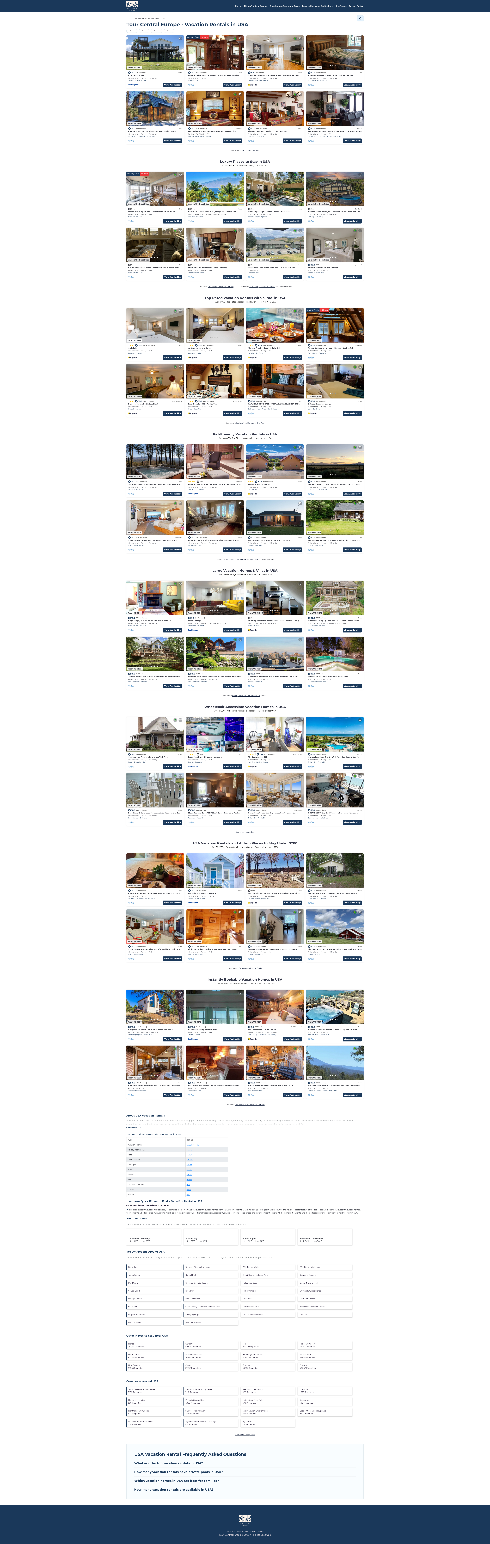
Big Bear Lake (193, 136)
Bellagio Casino (135, 1299)
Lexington (311, 954)
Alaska (250, 626)
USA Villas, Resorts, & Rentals (262, 287)
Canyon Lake (324, 1035)
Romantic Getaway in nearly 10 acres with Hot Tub (331, 348)
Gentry (269, 898)
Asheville (143, 626)
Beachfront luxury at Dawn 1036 (202, 1030)
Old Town (259, 353)
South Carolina (313, 818)
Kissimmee (259, 954)
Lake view (151, 1205)
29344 (189, 1175)
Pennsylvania (312, 353)
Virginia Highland (261, 217)
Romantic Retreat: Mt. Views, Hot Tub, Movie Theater (152, 131)
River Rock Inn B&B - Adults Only (202, 404)
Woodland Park (146, 1035)
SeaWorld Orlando (308, 1275)
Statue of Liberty (307, 1299)
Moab (190, 409)
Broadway (189, 1291)
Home (238, 6)
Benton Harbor (313, 136)
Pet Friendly (138, 1205)
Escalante (316, 409)
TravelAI (259, 1531)
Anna (199, 1090)
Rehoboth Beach (262, 80)
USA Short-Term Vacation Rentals (250, 1104)
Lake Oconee (312, 626)
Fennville (198, 545)
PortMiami (133, 1283)
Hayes (130, 762)
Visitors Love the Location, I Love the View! (267, 131)
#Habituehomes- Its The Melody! (323, 268)
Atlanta (250, 217)
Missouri (131, 409)
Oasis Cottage (194, 621)
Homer (256, 626)
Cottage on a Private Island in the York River (148, 757)
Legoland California (136, 1314)
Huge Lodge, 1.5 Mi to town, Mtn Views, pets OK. (150, 621)
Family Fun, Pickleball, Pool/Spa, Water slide (328, 677)
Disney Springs (192, 1314)
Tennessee (191, 818)
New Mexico (252, 136)
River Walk (247, 1299)
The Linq (303, 1314)
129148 (190, 1160)
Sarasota (131, 353)
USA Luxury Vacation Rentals (221, 287)
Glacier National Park (309, 1283)
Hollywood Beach (250, 1283)
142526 (189, 1155)
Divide (143, 1090)
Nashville (251, 682)
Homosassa (322, 898)
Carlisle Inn (133, 348)
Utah (309, 409)
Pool (128, 1205)
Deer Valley (319, 217)
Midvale (201, 489)
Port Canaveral (134, 1322)
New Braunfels (313, 1035)
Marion (190, 954)
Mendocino (140, 545)
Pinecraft (139, 353)
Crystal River (312, 898)
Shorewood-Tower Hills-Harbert (330, 136)
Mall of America (249, 1291)
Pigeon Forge (331, 1090)
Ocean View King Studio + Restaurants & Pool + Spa (151, 212)
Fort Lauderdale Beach (253, 1314)
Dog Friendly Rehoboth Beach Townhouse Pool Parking (273, 75)
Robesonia (322, 353)
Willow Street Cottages (259, 484)
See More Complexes (245, 1435)
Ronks (199, 353)
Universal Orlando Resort (196, 1283)
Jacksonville (312, 762)
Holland (191, 545)
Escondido (139, 954)
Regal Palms (199, 273)
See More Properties (245, 832)
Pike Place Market (193, 1322)
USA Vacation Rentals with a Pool (250, 423)
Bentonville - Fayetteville (256, 898)
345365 (190, 1150)
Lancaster (191, 353)
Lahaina (191, 217)
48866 (189, 1165)
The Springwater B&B (257, 757)
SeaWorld (132, 1307)
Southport (143, 818)
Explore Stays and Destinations (317, 6)
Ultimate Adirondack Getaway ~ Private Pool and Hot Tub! (214, 677)
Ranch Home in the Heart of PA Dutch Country (269, 540)
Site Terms (341, 6)
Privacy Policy (356, 6)
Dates (132, 31)
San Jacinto (201, 626)
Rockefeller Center (251, 1307)
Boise (310, 273)
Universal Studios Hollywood (198, 1267)
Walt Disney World (251, 1267)
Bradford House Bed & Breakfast (143, 404)
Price (144, 31)
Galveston (131, 80)
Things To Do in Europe (255, 6)
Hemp (259, 1090)
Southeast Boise (319, 273)
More (169, 31)
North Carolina (313, 80)
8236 (189, 1190)
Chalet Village (272, 409)
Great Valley (320, 545)
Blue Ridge (139, 489)
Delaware (251, 80)
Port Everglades (192, 1299)
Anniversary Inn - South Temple (262, 1030)
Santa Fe (261, 136)
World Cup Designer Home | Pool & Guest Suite (269, 212)
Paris (318, 954)
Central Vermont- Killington (137, 136)
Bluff (255, 489)
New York (311, 545)
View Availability (172, 85)
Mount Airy (323, 80)
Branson (138, 409)
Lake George (132, 682)
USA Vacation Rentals (249, 150)
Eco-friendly (163, 1205)
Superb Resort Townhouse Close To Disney (207, 268)
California (131, 545)
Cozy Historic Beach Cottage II (202, 893)
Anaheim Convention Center (312, 1307)
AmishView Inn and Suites (199, 348)
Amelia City (322, 762)
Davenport (198, 762)
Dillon (258, 273)
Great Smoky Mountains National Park (202, 1307)
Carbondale (192, 1090)
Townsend (151, 898)
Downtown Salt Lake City (267, 1035)
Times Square (134, 1275)
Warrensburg (142, 682)
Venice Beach (134, 1291)
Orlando (191, 273)
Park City (311, 217)
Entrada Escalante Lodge (319, 404)
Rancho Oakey (321, 682)
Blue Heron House (136, 75)
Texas (190, 1035)
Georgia (130, 489)
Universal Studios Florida (310, 1291)
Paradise (259, 545)
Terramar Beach (142, 80)
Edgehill (259, 682)
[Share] (360, 18)
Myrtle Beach (324, 818)
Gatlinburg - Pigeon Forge (257, 409)
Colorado (251, 273)
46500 (189, 1170)
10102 (189, 1180)
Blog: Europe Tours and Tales (285, 6)
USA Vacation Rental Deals (250, 968)
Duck (141, 217)
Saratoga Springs (262, 762)
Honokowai (199, 217)
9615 (188, 1185)
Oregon (310, 489)
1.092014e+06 (193, 1145)
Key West (251, 353)
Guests (156, 31)
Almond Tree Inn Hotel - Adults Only (264, 348)
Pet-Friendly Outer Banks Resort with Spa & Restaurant (153, 268)
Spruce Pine (199, 954)
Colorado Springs (134, 1035)
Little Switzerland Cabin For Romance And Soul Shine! (212, 949)
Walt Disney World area (310, 1267)
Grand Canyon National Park (255, 1275)
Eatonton (321, 626)
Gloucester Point (139, 762)
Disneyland (133, 1267)
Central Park (190, 1275)
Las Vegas (311, 682)
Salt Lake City (192, 489)
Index (197, 80)
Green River (198, 409)
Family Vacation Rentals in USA (246, 696)
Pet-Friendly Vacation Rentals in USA (241, 559)
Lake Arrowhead (205, 136)
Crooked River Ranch (322, 489)
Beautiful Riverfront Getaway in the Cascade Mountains (213, 75)
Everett (190, 80)
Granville (152, 136)
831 (188, 1194)
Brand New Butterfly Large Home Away (205, 757)
